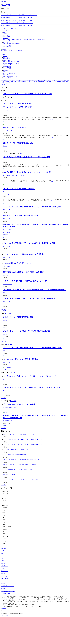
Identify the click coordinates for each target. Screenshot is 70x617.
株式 (4, 237)
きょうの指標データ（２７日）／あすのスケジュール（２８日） (27, 172)
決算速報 (3, 573)
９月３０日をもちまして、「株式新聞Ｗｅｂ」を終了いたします (27, 94)
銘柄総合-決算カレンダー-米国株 (37, 39)
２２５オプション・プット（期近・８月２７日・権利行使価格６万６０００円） (23, 444)
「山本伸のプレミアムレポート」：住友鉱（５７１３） (24, 404)
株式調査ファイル (7, 420)
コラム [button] (64, 80)
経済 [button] (68, 80)
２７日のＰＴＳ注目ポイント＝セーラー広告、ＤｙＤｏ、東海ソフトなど (30, 376)
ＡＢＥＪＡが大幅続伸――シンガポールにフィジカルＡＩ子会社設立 (29, 298)
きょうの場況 (6, 232)
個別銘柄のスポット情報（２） (11, 474)
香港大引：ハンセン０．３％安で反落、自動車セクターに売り (18, 434)
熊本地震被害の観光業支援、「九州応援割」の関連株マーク (25, 272)
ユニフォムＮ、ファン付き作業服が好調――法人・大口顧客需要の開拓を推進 (32, 207)
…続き (51, 119)
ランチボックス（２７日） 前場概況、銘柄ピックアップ (25, 281)
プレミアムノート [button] (55, 81)
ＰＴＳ (5, 381)
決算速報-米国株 (16, 43)
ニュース (5, 160)
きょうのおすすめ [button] (5, 81)
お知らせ (3, 50)
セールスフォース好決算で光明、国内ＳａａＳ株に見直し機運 (26, 157)
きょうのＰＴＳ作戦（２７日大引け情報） (19, 189)
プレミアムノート (7, 284)
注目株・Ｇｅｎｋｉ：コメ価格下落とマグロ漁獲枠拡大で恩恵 (26, 331)
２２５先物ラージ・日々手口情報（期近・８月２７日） (17, 454)
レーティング (6, 191)
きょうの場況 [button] (48, 81)
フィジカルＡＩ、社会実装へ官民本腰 (17, 103)
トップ (5, 53)
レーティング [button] (19, 80)
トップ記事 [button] (3, 80)
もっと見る (3, 1)
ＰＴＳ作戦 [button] (41, 81)
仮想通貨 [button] (62, 81)
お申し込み (10, 28)
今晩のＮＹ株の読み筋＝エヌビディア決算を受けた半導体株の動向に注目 (21, 459)
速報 (4, 54)
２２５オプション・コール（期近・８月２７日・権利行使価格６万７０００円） (23, 439)
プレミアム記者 (7, 64)
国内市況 (5, 234)
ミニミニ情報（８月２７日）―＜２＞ (17, 263)
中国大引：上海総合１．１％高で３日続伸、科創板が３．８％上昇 (19, 464)
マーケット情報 (7, 69)
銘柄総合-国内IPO (7, 39)
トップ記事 (6, 110)
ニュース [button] (15, 81)
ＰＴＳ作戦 (6, 194)
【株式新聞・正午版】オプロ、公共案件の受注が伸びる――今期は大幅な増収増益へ (34, 290)
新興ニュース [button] (12, 80)
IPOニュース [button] (48, 80)
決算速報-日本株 (7, 43)
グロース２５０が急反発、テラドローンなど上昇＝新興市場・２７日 (29, 243)
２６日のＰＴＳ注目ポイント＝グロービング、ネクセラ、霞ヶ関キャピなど (31, 387)
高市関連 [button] (42, 80)
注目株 (5, 56)
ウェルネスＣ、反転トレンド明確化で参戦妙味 (20, 215)
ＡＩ (4, 112)
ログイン (15, 28)
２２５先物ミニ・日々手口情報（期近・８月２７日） (16, 449)
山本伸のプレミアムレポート (10, 407)
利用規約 (5, 74)
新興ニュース (6, 209)
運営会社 (5, 71)
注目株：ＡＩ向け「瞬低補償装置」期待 (18, 143)
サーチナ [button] (60, 80)
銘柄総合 (3, 568)
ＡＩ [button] (7, 80)
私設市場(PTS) (6, 58)
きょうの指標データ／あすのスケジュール (13, 175)
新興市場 (5, 57)
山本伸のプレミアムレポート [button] (11, 83)
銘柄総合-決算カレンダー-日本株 (20, 39)
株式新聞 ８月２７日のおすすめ (15, 127)
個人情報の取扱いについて (9, 73)
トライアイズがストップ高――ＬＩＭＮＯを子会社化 (23, 254)
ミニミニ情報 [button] (55, 80)
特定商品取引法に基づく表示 (10, 76)
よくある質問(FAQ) (8, 77)
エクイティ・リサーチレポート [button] (30, 80)
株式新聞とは (4, 28)
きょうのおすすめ (7, 130)
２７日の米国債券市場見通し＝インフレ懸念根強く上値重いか (18, 469)
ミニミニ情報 (6, 266)
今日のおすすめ (7, 70)
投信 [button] (39, 80)
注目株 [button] (11, 81)
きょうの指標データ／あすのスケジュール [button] (28, 81)
